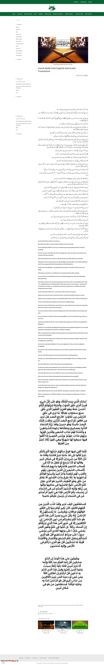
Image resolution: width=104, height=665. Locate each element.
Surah (49, 605)
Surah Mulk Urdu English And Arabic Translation (60, 605)
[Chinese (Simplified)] (3, 660)
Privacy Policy (43, 658)
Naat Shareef (88, 14)
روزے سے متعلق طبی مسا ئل (63, 630)
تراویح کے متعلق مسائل (46, 630)
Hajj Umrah (18, 29)
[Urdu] (17, 660)
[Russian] (14, 660)
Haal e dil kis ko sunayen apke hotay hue (23, 84)
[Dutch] (5, 660)
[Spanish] (16, 660)
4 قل (16, 92)
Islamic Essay (48, 14)
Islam (35, 14)
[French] (8, 660)
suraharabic (72, 605)
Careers (90, 2)
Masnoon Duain (79, 14)
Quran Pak (19, 14)
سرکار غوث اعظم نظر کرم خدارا (20, 81)
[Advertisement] (63, 28)
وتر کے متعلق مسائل (80, 630)
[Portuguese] (12, 660)
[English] (6, 660)
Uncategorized (19, 55)
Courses (76, 2)
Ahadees (40, 14)
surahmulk (77, 605)
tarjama (81, 605)
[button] (76, 2)
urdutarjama (40, 606)
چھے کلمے (17, 90)
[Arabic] (1, 660)
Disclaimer (27, 658)
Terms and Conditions (53, 658)
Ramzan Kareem (28, 14)
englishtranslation (44, 605)
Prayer (17, 46)
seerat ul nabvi (19, 53)
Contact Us (35, 658)
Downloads (83, 2)
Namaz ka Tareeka (57, 14)
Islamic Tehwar (69, 14)
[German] (9, 660)
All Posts (21, 658)
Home (13, 14)
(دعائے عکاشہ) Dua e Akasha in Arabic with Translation (23, 87)
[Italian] (11, 660)
